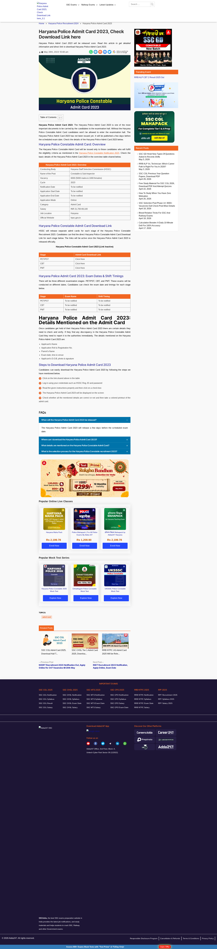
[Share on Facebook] (105, 52)
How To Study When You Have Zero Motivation (155, 194)
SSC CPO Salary (117, 703)
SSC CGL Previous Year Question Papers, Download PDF (154, 175)
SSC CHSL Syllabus (71, 699)
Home (41, 23)
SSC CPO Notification (119, 695)
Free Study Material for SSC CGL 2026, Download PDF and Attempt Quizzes (157, 184)
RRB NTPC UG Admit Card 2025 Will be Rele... (114, 652)
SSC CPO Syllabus (118, 699)
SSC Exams (71, 4)
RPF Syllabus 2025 (166, 699)
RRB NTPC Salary (141, 707)
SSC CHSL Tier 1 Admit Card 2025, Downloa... (85, 652)
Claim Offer (165, 947)
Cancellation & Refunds (170, 938)
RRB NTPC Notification (144, 695)
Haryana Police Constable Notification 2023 (99, 153)
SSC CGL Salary (46, 707)
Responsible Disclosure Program (144, 938)
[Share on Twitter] (109, 52)
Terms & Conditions (191, 938)
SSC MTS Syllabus (94, 699)
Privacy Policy (208, 938)
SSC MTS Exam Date (95, 703)
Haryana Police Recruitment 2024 (63, 23)
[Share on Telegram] (95, 52)
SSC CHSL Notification (72, 695)
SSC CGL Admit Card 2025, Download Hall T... (53, 652)
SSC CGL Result (46, 703)
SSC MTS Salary (94, 707)
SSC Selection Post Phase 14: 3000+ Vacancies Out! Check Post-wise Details (157, 204)
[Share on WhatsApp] (91, 52)
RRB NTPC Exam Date (143, 703)
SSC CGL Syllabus (46, 699)
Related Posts (46, 628)
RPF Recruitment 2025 (167, 695)
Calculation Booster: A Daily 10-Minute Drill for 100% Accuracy (156, 224)
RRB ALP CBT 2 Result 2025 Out (149, 77)
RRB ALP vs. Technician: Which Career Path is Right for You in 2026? (156, 165)
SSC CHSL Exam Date (72, 703)
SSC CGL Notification (48, 695)
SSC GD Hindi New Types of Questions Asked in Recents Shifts (156, 155)
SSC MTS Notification (96, 695)
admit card (47, 617)
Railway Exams (88, 4)
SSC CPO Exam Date (119, 707)
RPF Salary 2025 (165, 703)
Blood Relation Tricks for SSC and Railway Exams (154, 214)
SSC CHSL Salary (70, 707)
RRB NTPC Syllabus (142, 699)
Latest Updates (106, 4)
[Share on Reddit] (100, 52)
